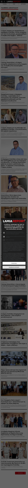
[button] (14, 240)
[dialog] (14, 244)
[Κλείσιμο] (25, 220)
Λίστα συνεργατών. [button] (11, 251)
